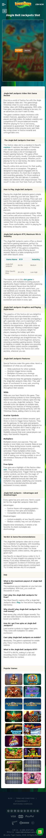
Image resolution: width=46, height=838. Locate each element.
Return (4, 11)
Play (18, 602)
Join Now (39, 4)
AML (31, 804)
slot (5, 470)
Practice (27, 50)
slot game (27, 280)
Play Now (19, 50)
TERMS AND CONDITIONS (25, 798)
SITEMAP (18, 801)
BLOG (10, 798)
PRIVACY (24, 801)
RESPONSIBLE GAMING (21, 804)
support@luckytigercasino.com (27, 832)
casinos (7, 147)
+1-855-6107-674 (27, 830)
